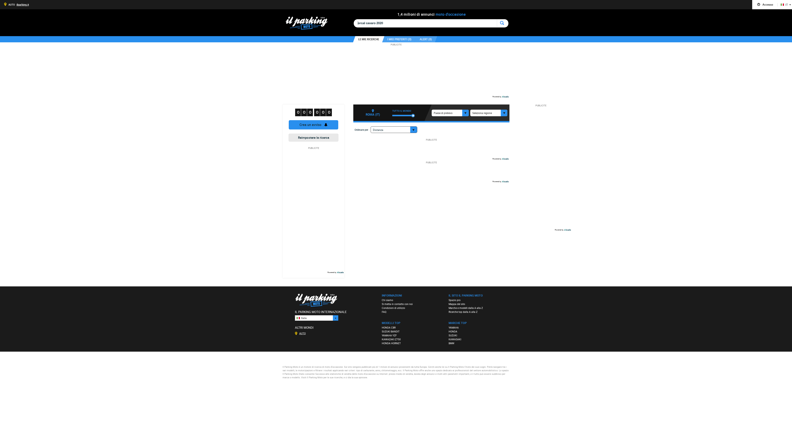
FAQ (384, 311)
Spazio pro (455, 300)
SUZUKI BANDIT (391, 331)
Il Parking (308, 24)
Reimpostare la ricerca (313, 137)
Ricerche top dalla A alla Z (463, 311)
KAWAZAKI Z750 (391, 339)
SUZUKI (453, 335)
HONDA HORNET (391, 343)
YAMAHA (454, 327)
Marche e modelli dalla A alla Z (466, 308)
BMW (451, 343)
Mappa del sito (457, 304)
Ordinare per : (362, 129)
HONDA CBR (389, 327)
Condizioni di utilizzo (393, 308)
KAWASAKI (455, 339)
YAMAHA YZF (389, 335)
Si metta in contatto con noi (397, 304)
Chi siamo (387, 300)
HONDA (453, 331)
